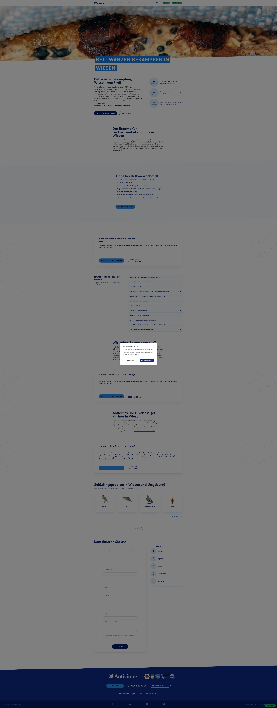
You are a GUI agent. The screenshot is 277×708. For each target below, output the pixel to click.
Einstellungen (130, 360)
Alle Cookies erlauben (146, 360)
